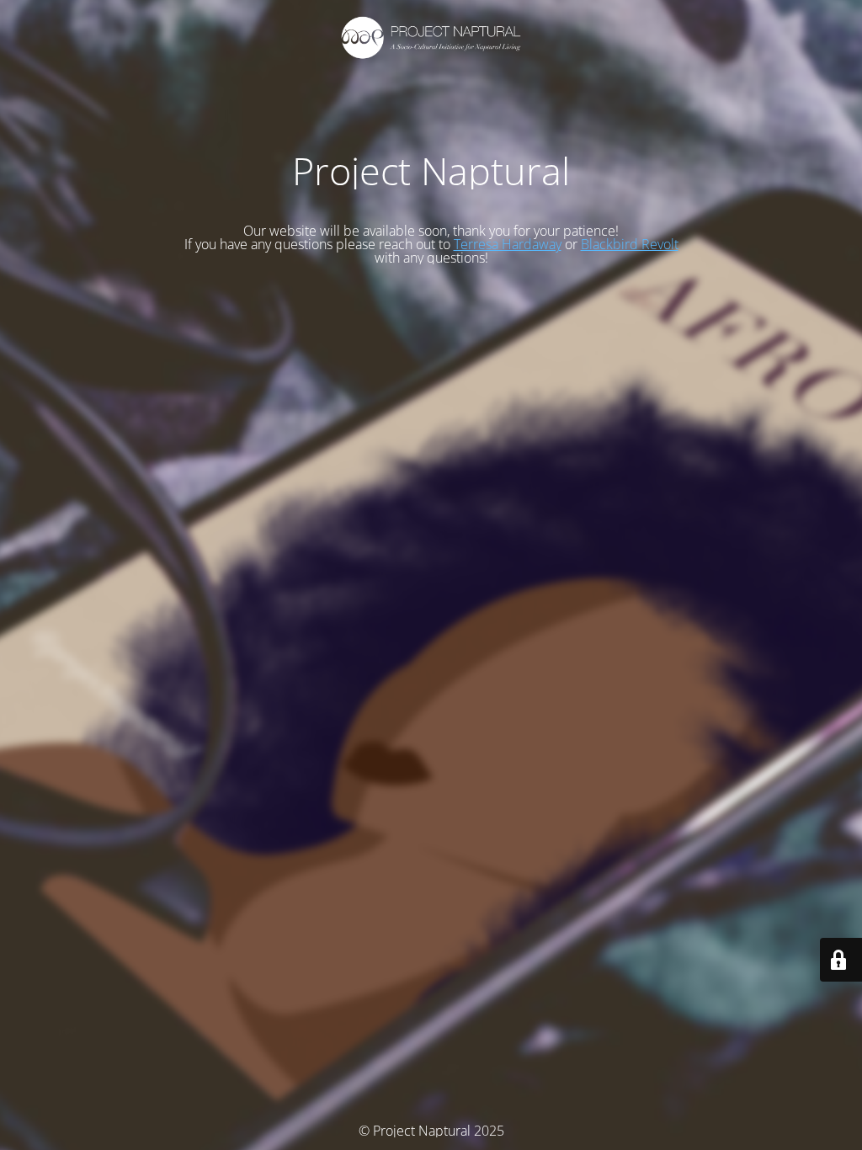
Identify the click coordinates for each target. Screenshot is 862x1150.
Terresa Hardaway (507, 244)
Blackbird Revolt (629, 244)
